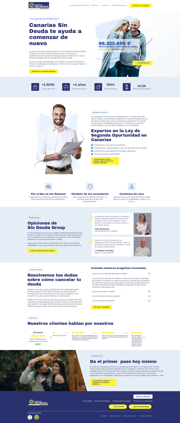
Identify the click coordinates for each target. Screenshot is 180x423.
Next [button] (144, 337)
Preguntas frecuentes (119, 5)
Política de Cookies (102, 401)
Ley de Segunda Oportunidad (79, 5)
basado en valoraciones (38, 339)
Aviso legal (87, 401)
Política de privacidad (121, 401)
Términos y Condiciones (142, 401)
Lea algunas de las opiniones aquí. (38, 341)
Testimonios (105, 5)
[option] (67, 339)
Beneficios (95, 5)
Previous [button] (50, 337)
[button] (140, 6)
